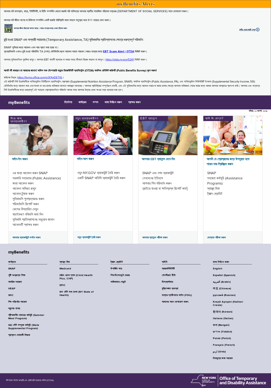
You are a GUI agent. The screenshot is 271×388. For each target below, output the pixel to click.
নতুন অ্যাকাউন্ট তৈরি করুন (89, 237)
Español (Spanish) (224, 275)
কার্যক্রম (82, 102)
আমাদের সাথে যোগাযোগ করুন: (175, 302)
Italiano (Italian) (223, 318)
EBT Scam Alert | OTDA (118, 51)
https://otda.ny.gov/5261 (119, 59)
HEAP (11, 288)
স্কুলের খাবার (14, 308)
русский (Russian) (224, 295)
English (217, 268)
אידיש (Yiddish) (222, 331)
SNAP (11, 268)
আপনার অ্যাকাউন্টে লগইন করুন (27, 237)
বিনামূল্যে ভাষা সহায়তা (223, 358)
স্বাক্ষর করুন (134, 102)
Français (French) (224, 345)
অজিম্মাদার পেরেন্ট (118, 282)
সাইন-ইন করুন (20, 159)
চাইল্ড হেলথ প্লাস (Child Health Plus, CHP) (76, 277)
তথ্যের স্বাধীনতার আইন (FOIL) (177, 295)
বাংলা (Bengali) (221, 325)
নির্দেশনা (68, 102)
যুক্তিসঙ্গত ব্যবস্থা (170, 288)
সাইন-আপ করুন (85, 159)
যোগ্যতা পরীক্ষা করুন (216, 237)
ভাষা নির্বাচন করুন (113, 102)
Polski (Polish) (222, 338)
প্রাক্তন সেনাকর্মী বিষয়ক (19, 335)
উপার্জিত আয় (116, 268)
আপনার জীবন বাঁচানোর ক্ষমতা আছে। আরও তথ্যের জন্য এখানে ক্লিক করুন (40, 28)
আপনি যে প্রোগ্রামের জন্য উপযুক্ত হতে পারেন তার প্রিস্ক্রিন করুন (228, 162)
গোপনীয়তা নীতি (169, 275)
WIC (10, 295)
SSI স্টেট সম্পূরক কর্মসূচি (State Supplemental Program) (23, 327)
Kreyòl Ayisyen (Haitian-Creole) (228, 303)
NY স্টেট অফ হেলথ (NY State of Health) (77, 293)
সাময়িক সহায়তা (15, 282)
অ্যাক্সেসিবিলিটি (168, 268)
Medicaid (65, 268)
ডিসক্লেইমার (167, 282)
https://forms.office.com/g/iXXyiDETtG (39, 77)
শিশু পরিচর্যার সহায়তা (17, 302)
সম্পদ (95, 102)
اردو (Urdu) (219, 351)
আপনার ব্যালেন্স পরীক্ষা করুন (155, 237)
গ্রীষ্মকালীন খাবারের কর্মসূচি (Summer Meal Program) (26, 317)
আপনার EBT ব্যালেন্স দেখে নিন (158, 159)
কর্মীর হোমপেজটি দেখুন (247, 29)
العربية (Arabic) (222, 282)
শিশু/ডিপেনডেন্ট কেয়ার (120, 275)
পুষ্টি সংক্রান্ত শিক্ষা (16, 275)
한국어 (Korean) (222, 312)
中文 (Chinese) (222, 288)
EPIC (63, 285)
